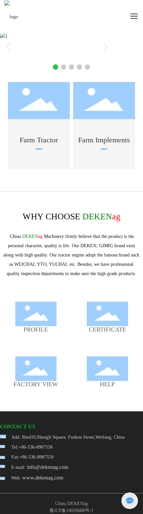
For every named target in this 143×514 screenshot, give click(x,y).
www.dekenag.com (42, 477)
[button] (55, 67)
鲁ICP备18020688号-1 (71, 510)
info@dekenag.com (47, 467)
